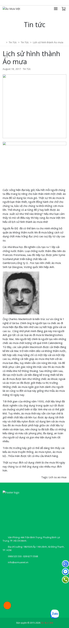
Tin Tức (27, 68)
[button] (57, 8)
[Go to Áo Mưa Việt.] (4, 42)
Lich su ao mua (57, 477)
